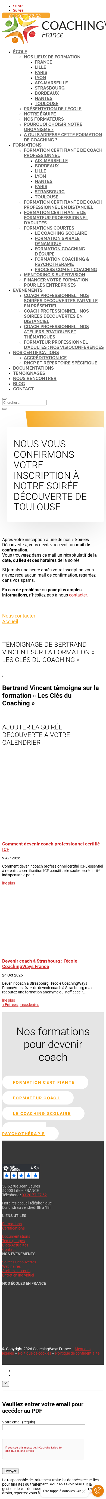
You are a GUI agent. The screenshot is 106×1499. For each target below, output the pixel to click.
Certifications (13, 1228)
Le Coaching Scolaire (61, 233)
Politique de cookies (34, 1353)
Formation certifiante (44, 1082)
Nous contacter (18, 616)
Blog (19, 383)
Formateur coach (36, 1098)
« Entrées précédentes (20, 1004)
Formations (27, 145)
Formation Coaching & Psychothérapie (62, 262)
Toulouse (46, 103)
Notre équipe (40, 114)
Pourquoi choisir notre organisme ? (53, 127)
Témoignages (29, 373)
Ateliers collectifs (16, 1271)
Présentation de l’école (53, 108)
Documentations (33, 368)
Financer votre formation (56, 280)
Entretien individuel (18, 1275)
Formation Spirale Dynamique (57, 241)
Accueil (10, 621)
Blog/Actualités (15, 1245)
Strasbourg (50, 88)
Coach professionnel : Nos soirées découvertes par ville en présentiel (61, 300)
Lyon (40, 77)
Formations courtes (49, 228)
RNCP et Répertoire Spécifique (60, 363)
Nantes (43, 98)
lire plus (8, 883)
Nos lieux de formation (52, 57)
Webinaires (11, 1266)
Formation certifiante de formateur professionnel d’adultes (56, 217)
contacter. (78, 595)
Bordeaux (47, 93)
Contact (23, 388)
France (43, 62)
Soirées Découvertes (19, 1262)
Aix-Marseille (51, 82)
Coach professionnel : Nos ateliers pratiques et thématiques (56, 332)
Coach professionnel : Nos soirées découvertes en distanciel (56, 316)
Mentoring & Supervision (54, 274)
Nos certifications (36, 352)
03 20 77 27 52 (34, 1195)
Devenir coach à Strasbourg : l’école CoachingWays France (39, 963)
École (20, 51)
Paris (41, 72)
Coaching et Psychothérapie (24, 1131)
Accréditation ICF (45, 357)
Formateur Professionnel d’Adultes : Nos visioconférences (64, 345)
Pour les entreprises (50, 285)
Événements (28, 290)
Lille (40, 67)
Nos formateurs (44, 119)
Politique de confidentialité (77, 1353)
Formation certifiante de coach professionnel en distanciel (63, 205)
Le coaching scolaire (42, 1113)
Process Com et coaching (66, 269)
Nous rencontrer (35, 378)
